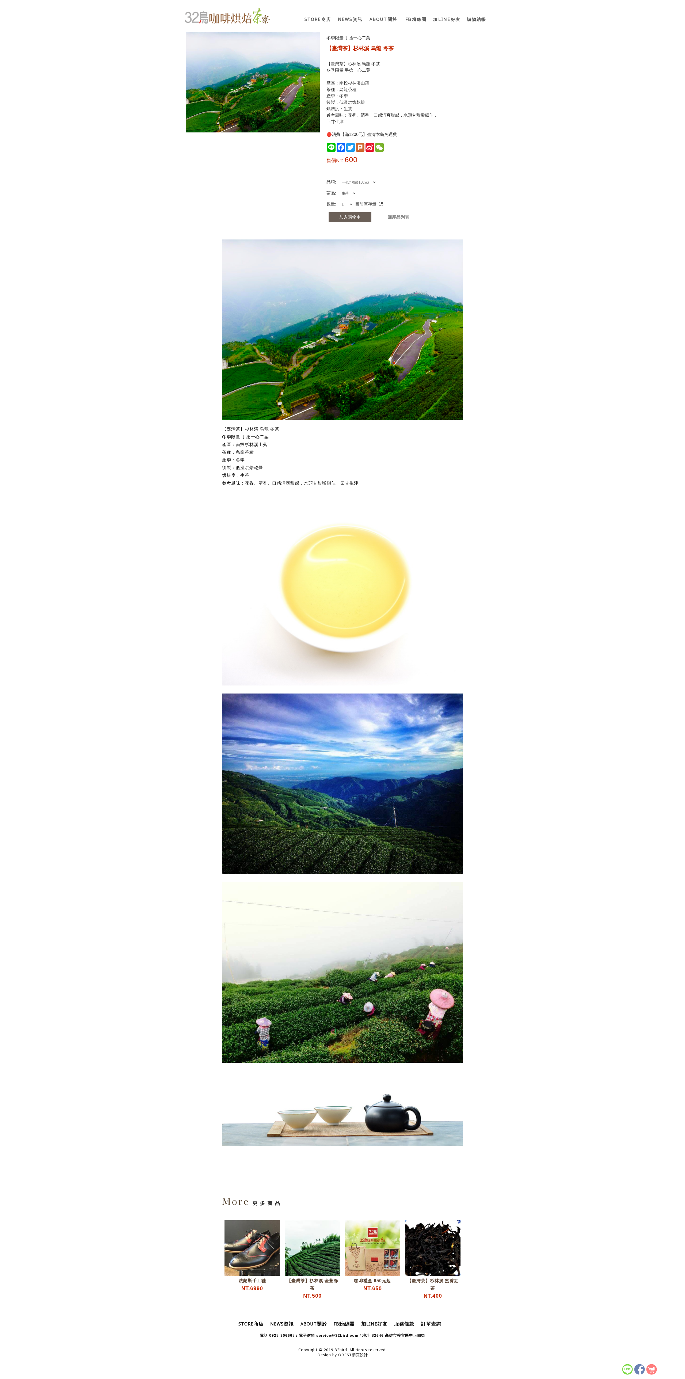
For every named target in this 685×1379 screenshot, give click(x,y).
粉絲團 (416, 19)
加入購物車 (350, 217)
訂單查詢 (431, 1324)
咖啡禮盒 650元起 (372, 1284)
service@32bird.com (337, 1335)
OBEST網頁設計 (353, 1354)
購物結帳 (476, 19)
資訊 (350, 19)
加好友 (447, 19)
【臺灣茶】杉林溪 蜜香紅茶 (433, 1288)
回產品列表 (398, 217)
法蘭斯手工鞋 (252, 1284)
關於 (383, 19)
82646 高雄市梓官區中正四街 (398, 1335)
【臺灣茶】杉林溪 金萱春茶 (312, 1288)
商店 (318, 19)
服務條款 (404, 1324)
